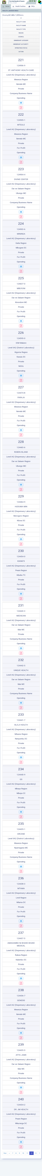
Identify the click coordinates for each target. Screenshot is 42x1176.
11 (27, 1153)
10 (23, 1153)
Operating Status (21, 48)
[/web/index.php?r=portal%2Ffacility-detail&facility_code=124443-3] (21, 648)
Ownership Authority (20, 44)
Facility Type (21, 29)
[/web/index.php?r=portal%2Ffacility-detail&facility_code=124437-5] (21, 978)
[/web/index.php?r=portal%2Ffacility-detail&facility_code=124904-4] (21, 211)
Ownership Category (21, 40)
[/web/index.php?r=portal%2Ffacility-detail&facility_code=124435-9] (21, 1087)
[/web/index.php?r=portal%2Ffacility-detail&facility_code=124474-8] (21, 430)
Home (7, 6)
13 (35, 1153)
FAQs (33, 6)
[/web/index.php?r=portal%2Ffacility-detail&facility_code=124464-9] (21, 539)
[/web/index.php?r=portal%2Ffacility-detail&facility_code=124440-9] (21, 812)
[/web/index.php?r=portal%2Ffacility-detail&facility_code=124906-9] (21, 102)
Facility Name (21, 25)
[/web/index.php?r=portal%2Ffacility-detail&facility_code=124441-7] (21, 757)
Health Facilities (20, 6)
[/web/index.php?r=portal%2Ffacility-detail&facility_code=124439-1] (21, 866)
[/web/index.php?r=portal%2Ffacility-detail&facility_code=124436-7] (21, 1032)
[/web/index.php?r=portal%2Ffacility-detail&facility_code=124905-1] (21, 157)
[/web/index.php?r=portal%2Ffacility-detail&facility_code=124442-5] (21, 702)
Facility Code (21, 22)
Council (21, 36)
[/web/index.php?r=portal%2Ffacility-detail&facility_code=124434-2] (21, 1142)
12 (31, 1153)
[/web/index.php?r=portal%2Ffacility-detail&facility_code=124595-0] (21, 375)
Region (21, 33)
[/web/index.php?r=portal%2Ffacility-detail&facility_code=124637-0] (21, 321)
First (5, 1153)
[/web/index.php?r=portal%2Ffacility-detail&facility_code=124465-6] (21, 484)
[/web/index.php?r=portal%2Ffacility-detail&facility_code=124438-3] (21, 921)
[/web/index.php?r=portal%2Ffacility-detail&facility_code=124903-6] (21, 266)
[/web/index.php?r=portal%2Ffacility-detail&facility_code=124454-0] (21, 593)
